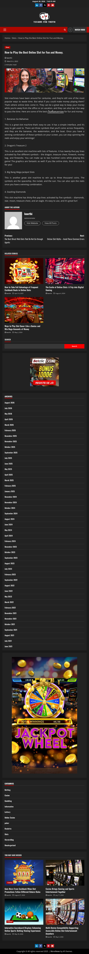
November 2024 (11, 502)
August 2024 (9, 519)
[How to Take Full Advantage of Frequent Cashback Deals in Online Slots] (24, 271)
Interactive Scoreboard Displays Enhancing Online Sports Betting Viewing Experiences (23, 929)
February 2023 (10, 574)
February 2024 (10, 541)
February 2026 (10, 430)
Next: (65, 237)
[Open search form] (65, 29)
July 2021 (8, 640)
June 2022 (9, 591)
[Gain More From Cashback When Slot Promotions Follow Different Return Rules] (24, 873)
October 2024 (10, 508)
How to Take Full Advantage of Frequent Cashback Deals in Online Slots (21, 289)
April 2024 (9, 535)
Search (8, 339)
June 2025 (9, 463)
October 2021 (10, 624)
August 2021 (9, 635)
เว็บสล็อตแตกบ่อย (56, 111)
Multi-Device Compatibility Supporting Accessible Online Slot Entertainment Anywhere (62, 930)
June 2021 (8, 646)
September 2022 (11, 579)
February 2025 (10, 485)
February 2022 (10, 607)
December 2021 (10, 613)
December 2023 (11, 546)
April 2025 (9, 474)
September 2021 (11, 629)
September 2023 (11, 557)
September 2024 (11, 513)
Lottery (7, 812)
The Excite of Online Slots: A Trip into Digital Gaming (65, 289)
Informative (9, 806)
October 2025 (10, 447)
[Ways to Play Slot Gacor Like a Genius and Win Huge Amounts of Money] (24, 310)
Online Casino (10, 817)
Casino (7, 795)
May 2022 (8, 596)
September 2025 (11, 452)
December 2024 (11, 496)
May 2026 (8, 413)
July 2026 (8, 408)
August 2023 (9, 563)
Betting (7, 789)
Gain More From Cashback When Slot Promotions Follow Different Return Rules (22, 890)
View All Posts (51, 223)
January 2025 (10, 491)
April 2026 (9, 419)
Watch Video (80, 29)
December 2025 (11, 436)
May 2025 (8, 469)
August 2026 (9, 402)
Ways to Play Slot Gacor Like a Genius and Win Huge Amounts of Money (22, 327)
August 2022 (9, 585)
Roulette (8, 828)
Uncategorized (10, 845)
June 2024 (9, 524)
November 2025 (11, 441)
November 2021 (10, 618)
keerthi (9, 58)
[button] (4, 29)
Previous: (24, 239)
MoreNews (55, 951)
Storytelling (9, 839)
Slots (7, 47)
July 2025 (8, 458)
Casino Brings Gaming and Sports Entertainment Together (60, 890)
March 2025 (9, 480)
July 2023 (8, 568)
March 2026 (9, 424)
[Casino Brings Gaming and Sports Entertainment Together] (65, 873)
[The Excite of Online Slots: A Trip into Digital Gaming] (65, 271)
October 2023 (10, 552)
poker (7, 823)
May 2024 (8, 530)
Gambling (8, 801)
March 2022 (9, 602)
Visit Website (32, 223)
